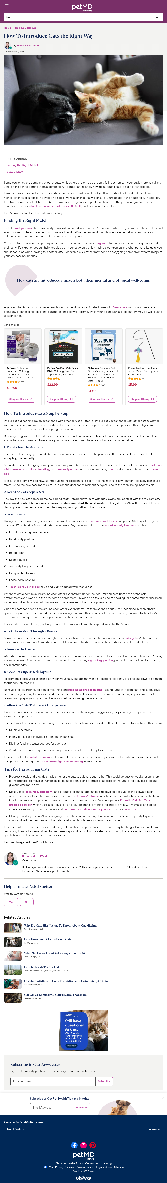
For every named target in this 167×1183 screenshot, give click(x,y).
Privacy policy (84, 1167)
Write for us (76, 1163)
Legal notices (104, 1167)
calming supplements (39, 792)
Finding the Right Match (23, 165)
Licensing (106, 1163)
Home (7, 27)
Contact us (91, 1163)
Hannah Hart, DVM (28, 45)
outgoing (101, 243)
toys (110, 469)
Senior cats (120, 307)
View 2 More (16, 172)
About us (60, 1163)
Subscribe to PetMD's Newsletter (23, 1122)
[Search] (157, 17)
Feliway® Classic (88, 796)
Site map (119, 1167)
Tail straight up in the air (24, 587)
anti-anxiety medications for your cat (88, 809)
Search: (11, 17)
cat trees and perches (65, 469)
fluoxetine (130, 809)
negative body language (120, 525)
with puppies (23, 228)
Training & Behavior (26, 27)
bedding (43, 469)
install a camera (40, 757)
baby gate (131, 638)
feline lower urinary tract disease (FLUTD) (55, 206)
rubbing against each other (85, 690)
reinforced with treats (103, 521)
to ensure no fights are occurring (61, 761)
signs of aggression (100, 660)
